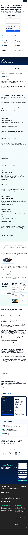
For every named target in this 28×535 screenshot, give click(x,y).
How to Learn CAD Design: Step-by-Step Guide (20, 517)
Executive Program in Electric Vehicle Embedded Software (6, 517)
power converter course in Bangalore (13, 344)
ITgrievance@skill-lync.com (6, 501)
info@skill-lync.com (5, 500)
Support (23, 527)
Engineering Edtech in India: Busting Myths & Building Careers (20, 522)
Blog (21, 488)
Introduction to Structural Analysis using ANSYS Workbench (6, 510)
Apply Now (7, 414)
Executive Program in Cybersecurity (6, 520)
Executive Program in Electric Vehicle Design (6, 519)
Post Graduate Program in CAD (16, 285)
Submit (22, 480)
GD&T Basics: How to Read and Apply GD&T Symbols (20, 518)
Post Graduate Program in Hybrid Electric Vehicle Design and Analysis (16, 296)
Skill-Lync (12, 385)
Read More (13, 291)
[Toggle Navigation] (2, 1)
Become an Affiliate (23, 495)
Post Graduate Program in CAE (24, 285)
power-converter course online (9, 317)
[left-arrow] (24, 450)
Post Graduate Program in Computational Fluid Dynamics (20, 509)
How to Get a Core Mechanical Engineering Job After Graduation (20, 524)
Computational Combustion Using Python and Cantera (6, 507)
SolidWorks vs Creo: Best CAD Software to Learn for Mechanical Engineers (20, 520)
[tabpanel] (20, 408)
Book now (13, 30)
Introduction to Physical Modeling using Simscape (6, 509)
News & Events (23, 487)
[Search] (22, 1)
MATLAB (13, 321)
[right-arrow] (26, 450)
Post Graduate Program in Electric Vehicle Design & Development (20, 512)
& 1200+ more (25, 55)
